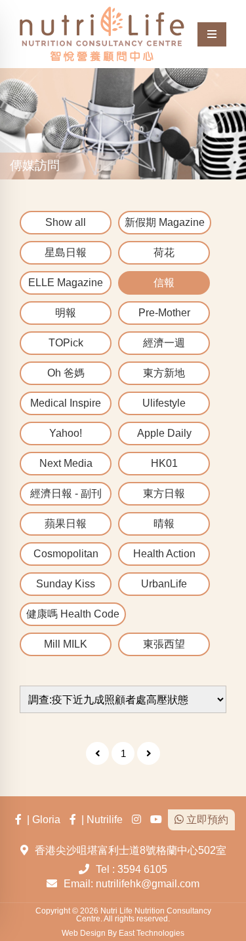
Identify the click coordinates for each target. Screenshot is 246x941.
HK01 (164, 463)
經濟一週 (164, 342)
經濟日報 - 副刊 (66, 493)
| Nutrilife (99, 819)
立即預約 (206, 819)
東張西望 (164, 644)
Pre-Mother (164, 312)
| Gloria (41, 819)
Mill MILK (65, 644)
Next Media (65, 463)
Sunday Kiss (65, 583)
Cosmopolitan (65, 553)
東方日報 (164, 493)
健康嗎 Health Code (72, 613)
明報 (65, 312)
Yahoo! (65, 433)
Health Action (164, 553)
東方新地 (164, 372)
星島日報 (66, 252)
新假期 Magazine (165, 222)
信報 (164, 282)
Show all (65, 222)
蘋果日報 (66, 523)
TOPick (66, 342)
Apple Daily (164, 433)
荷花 (164, 252)
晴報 (164, 523)
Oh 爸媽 (66, 372)
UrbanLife (164, 583)
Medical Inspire (65, 403)
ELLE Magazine (65, 282)
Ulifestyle (164, 403)
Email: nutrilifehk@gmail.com (131, 883)
